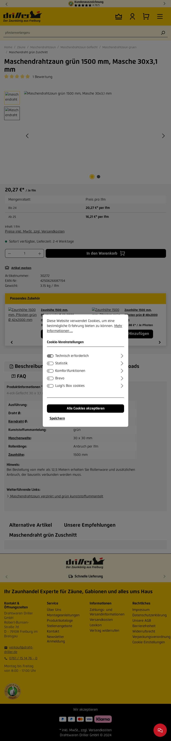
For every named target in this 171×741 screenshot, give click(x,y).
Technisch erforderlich (72, 356)
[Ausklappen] (122, 355)
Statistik (61, 363)
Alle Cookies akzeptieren (85, 408)
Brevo (59, 378)
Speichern (57, 418)
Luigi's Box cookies (70, 385)
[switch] (50, 363)
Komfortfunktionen (70, 370)
